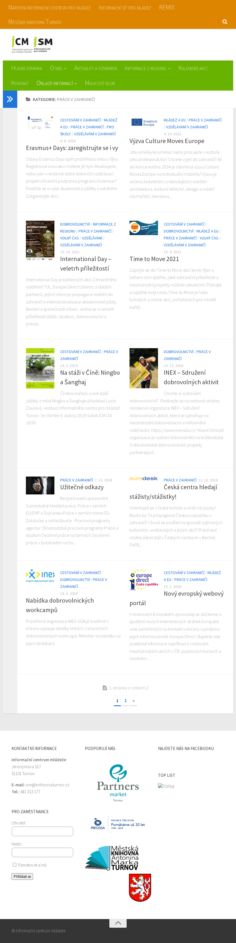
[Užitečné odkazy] (40, 485)
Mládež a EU (175, 120)
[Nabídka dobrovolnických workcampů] (40, 576)
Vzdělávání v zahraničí (95, 133)
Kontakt (19, 83)
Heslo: (17, 844)
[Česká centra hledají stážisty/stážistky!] (144, 478)
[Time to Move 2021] (144, 228)
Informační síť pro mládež (125, 7)
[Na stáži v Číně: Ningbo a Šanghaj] (40, 368)
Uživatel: (19, 823)
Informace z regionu (145, 68)
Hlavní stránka (26, 68)
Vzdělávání (92, 238)
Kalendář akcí (192, 68)
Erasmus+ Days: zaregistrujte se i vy (72, 148)
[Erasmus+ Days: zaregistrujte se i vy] (40, 123)
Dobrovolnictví (75, 224)
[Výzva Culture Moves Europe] (144, 122)
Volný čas (69, 238)
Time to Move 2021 (154, 259)
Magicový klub (100, 83)
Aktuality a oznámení (95, 68)
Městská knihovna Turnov (34, 22)
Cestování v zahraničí (80, 120)
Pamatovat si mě (32, 865)
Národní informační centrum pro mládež (49, 7)
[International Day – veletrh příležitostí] (40, 241)
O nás (56, 68)
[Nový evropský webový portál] (144, 579)
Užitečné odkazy (82, 487)
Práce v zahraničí (87, 127)
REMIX (167, 7)
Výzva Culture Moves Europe (167, 141)
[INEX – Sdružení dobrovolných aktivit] (144, 368)
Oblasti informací (55, 83)
